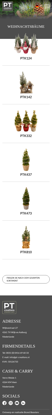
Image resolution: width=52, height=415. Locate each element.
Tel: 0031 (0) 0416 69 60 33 (15, 352)
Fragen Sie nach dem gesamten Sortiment (23, 279)
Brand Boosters (31, 412)
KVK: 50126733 (10, 361)
